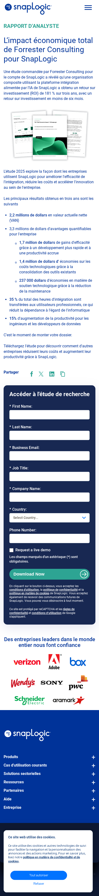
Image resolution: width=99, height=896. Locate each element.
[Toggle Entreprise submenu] (92, 810)
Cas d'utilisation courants (25, 765)
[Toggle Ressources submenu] (92, 784)
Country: (18, 509)
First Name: (20, 406)
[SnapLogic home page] (28, 735)
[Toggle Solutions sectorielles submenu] (92, 776)
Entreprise (12, 807)
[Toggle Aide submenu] (92, 802)
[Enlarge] (89, 113)
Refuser (38, 883)
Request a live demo (32, 550)
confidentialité (68, 589)
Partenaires (14, 790)
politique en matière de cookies (29, 593)
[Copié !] (62, 374)
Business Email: (24, 447)
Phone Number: (22, 530)
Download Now (28, 574)
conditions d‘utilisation (47, 613)
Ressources (14, 782)
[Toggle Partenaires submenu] (92, 793)
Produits (11, 757)
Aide (8, 799)
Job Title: (18, 468)
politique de (50, 589)
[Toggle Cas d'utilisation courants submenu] (92, 768)
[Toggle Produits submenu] (92, 759)
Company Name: (25, 488)
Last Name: (20, 427)
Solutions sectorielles (22, 773)
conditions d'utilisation (24, 589)
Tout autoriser (38, 875)
